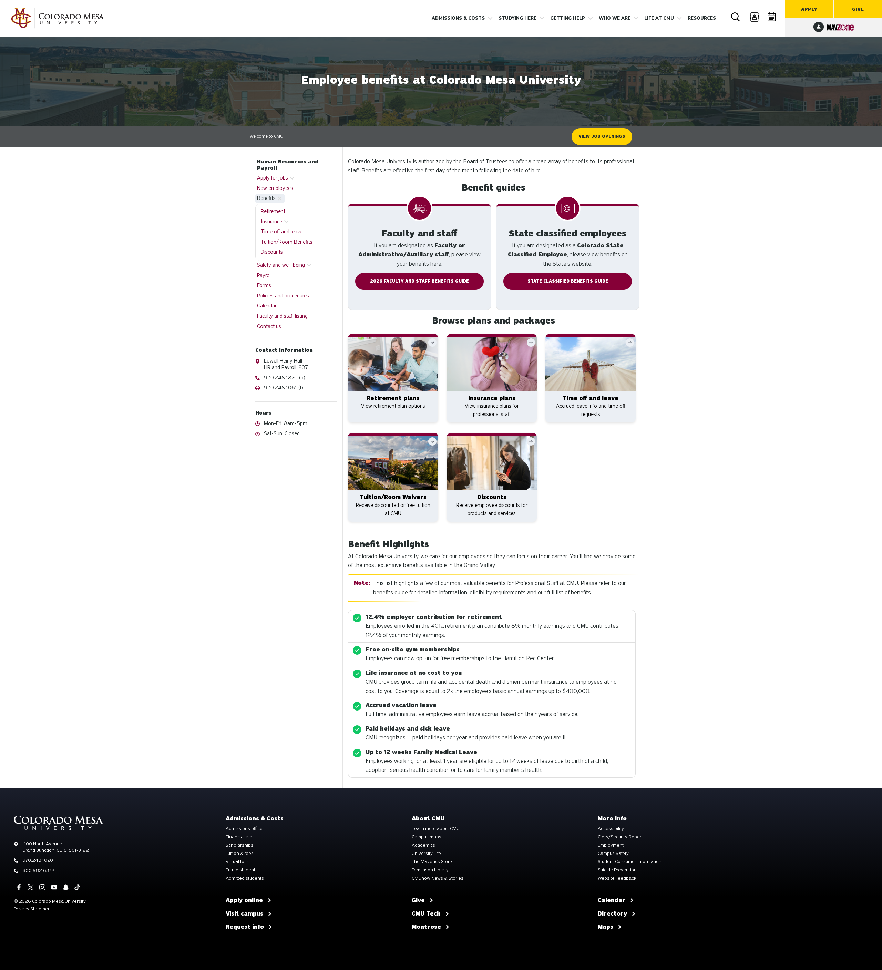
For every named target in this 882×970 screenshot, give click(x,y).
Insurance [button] (271, 221)
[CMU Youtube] (54, 887)
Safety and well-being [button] (281, 265)
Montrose (426, 927)
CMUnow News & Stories (437, 878)
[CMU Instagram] (42, 887)
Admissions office (244, 828)
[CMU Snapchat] (66, 887)
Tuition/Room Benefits (286, 242)
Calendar (772, 17)
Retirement (273, 211)
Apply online (244, 900)
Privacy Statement (33, 909)
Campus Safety (613, 853)
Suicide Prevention (617, 870)
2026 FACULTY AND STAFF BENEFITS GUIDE (419, 281)
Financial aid (239, 837)
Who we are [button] (614, 18)
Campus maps (426, 837)
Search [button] (735, 17)
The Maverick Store (432, 862)
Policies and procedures (283, 296)
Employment (611, 845)
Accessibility (611, 828)
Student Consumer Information (630, 862)
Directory (754, 17)
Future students (242, 870)
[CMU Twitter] (31, 887)
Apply (809, 9)
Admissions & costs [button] (458, 18)
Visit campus (244, 914)
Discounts (272, 252)
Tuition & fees (240, 853)
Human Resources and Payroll (287, 165)
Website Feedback (617, 878)
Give (858, 9)
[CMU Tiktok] (77, 887)
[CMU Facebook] (19, 887)
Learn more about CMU (436, 828)
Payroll (264, 275)
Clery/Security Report (620, 837)
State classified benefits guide (567, 281)
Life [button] (659, 18)
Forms (264, 285)
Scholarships (239, 845)
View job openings (601, 136)
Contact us (269, 326)
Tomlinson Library (430, 870)
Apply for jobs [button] (272, 178)
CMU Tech (426, 914)
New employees (275, 188)
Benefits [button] (266, 198)
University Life (426, 853)
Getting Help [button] (567, 18)
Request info (245, 927)
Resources (702, 18)
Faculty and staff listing (282, 316)
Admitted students (245, 878)
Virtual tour (237, 862)
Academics (423, 845)
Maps (605, 927)
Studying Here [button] (517, 18)
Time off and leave (281, 231)
